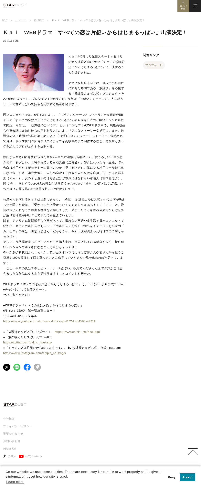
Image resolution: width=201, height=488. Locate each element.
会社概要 (9, 418)
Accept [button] (187, 477)
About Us (9, 448)
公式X (12, 456)
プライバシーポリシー (17, 426)
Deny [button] (171, 477)
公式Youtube (33, 456)
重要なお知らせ (13, 433)
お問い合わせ (12, 441)
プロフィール (154, 65)
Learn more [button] (15, 481)
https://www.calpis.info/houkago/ (78, 331)
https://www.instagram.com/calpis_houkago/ (34, 353)
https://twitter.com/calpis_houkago (27, 342)
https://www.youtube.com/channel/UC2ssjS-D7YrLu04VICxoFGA (49, 321)
